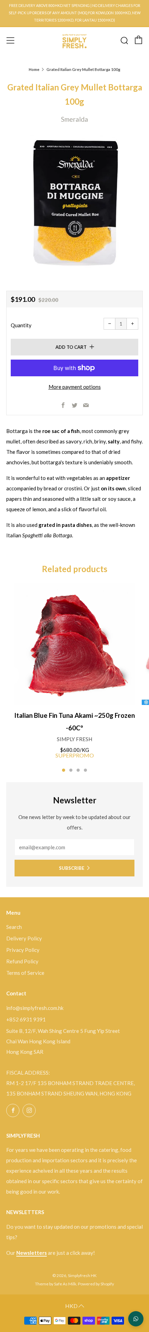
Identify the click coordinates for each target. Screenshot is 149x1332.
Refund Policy (22, 961)
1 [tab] (63, 770)
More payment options (75, 387)
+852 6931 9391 (26, 1019)
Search (14, 927)
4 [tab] (85, 770)
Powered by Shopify (96, 1283)
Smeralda (74, 119)
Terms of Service (25, 973)
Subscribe (71, 868)
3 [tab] (78, 770)
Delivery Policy (24, 938)
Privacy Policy (23, 950)
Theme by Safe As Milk (55, 1283)
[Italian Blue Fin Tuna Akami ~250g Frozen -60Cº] (74, 644)
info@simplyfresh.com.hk (34, 1008)
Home (34, 69)
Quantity (21, 325)
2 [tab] (70, 770)
